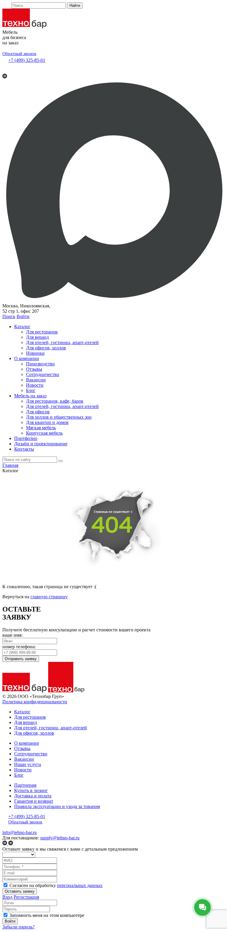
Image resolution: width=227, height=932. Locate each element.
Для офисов (38, 411)
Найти (74, 5)
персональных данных (80, 885)
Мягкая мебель (41, 427)
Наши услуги (27, 764)
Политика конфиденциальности (34, 701)
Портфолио (25, 438)
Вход (7, 896)
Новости (34, 385)
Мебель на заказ (30, 395)
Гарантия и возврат (33, 801)
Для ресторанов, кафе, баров (54, 401)
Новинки (35, 353)
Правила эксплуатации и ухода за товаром (57, 806)
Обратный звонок (19, 53)
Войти (23, 316)
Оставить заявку (20, 891)
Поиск (8, 316)
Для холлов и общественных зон (59, 417)
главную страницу (49, 596)
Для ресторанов (42, 331)
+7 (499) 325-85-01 (26, 60)
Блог (30, 390)
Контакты (24, 449)
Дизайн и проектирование (40, 443)
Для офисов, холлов (46, 347)
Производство (40, 363)
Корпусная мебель (44, 433)
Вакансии (36, 379)
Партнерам (25, 785)
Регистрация (26, 896)
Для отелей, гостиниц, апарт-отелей (62, 342)
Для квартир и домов (47, 422)
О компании (26, 358)
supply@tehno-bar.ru (60, 837)
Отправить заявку (21, 659)
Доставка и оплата (32, 795)
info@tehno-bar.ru (19, 832)
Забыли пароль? (18, 926)
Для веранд (37, 337)
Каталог (22, 326)
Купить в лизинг (31, 790)
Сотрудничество (42, 374)
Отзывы (34, 369)
